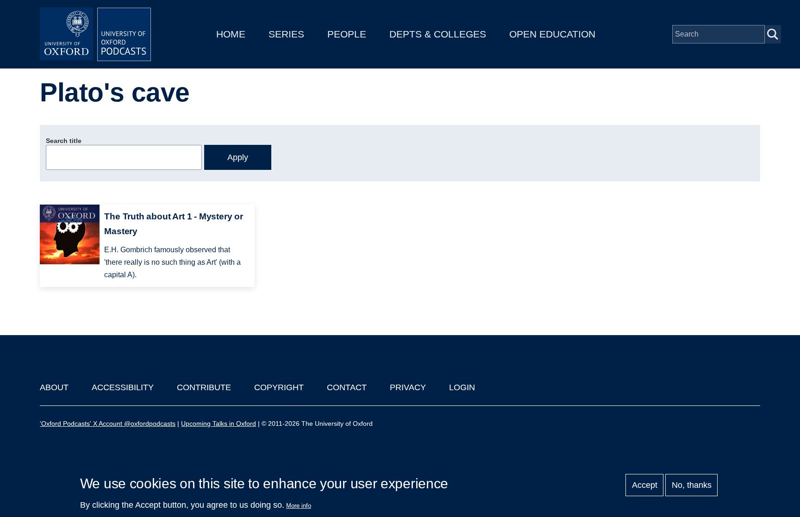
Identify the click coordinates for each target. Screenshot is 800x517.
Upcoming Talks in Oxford (218, 423)
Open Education (552, 34)
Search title (63, 140)
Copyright (279, 387)
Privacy (408, 387)
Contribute (204, 387)
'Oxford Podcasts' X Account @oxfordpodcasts (107, 423)
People (346, 34)
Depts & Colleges (437, 34)
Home (230, 34)
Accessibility (123, 387)
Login (462, 387)
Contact (347, 387)
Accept (644, 485)
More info (298, 505)
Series (286, 34)
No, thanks (692, 485)
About (54, 387)
